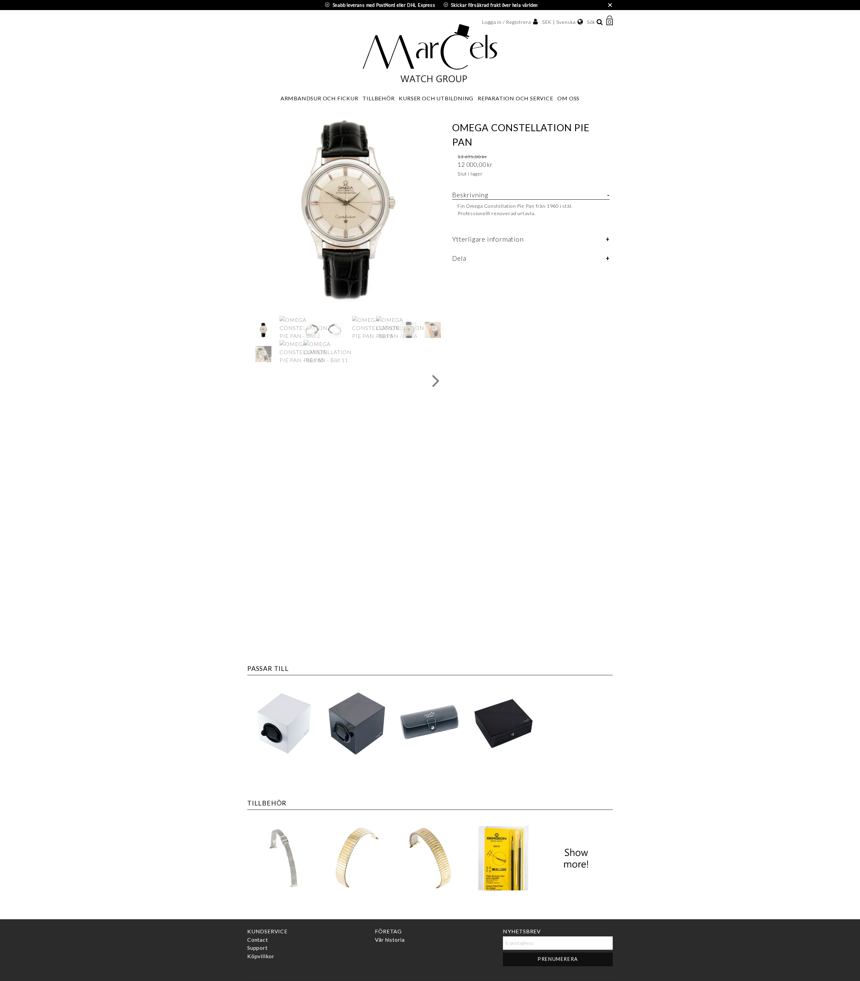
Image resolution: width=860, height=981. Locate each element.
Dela (459, 258)
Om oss (568, 98)
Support (257, 948)
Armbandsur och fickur (319, 98)
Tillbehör (378, 98)
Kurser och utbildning (436, 98)
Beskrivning (470, 195)
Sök (591, 22)
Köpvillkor (260, 956)
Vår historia (390, 939)
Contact (257, 939)
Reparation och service (515, 98)
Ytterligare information (487, 239)
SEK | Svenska (559, 22)
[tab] (530, 208)
